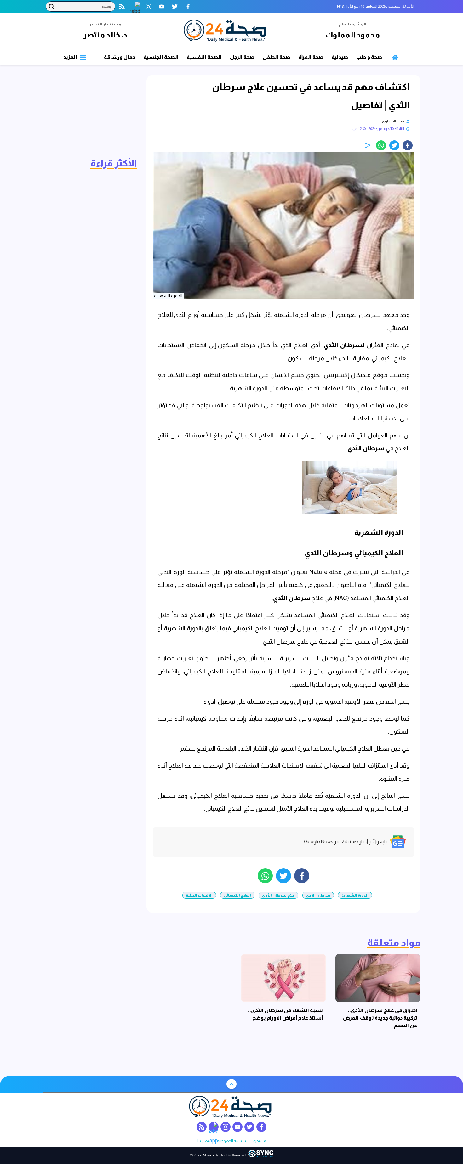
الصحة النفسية (204, 57)
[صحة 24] (226, 31)
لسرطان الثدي (344, 345)
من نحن (259, 1141)
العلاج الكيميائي (237, 895)
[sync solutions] (260, 1155)
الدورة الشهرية (355, 895)
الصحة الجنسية (161, 57)
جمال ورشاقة (119, 57)
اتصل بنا (203, 1141)
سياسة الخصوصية (231, 1141)
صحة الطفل (276, 57)
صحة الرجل (242, 57)
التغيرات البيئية (199, 895)
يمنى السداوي (393, 121)
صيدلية (340, 57)
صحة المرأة (311, 57)
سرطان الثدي (366, 448)
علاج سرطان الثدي (278, 895)
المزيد (70, 57)
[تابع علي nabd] (135, 7)
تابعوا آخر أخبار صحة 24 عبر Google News (345, 841)
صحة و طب (369, 57)
